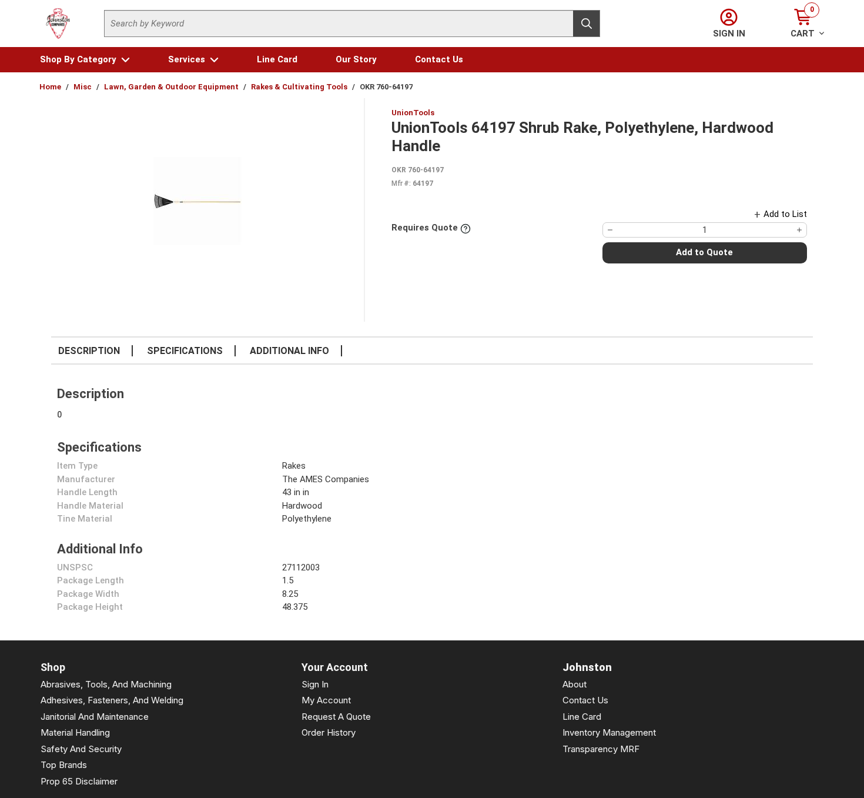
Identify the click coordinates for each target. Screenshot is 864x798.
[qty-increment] (799, 230)
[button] (85, 59)
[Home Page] (58, 23)
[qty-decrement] (610, 230)
